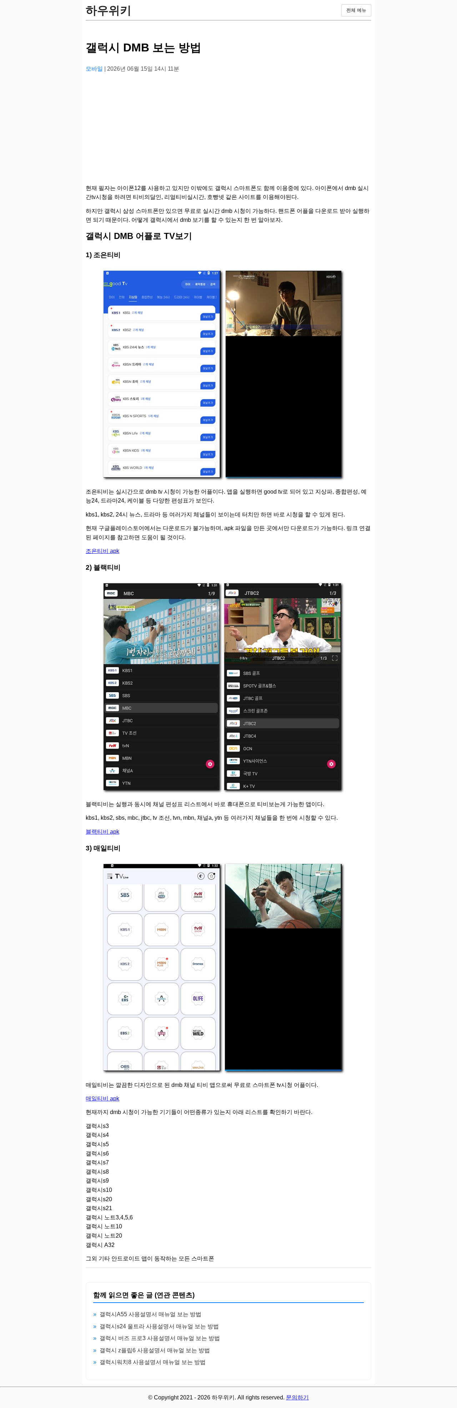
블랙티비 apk (102, 832)
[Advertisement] (228, 129)
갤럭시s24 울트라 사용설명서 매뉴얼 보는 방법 (159, 1326)
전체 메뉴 (356, 10)
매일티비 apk (102, 1098)
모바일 (95, 69)
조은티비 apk (102, 551)
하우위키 (108, 10)
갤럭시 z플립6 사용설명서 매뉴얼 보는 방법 (155, 1350)
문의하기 (297, 1397)
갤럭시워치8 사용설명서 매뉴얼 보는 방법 (153, 1362)
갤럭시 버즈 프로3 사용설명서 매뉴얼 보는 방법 (160, 1338)
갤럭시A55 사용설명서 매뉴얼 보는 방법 (150, 1314)
